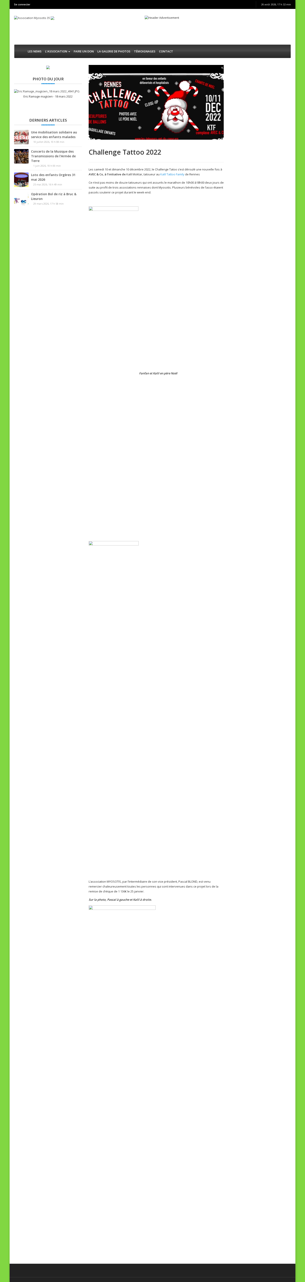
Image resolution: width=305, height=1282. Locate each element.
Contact (166, 51)
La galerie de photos (113, 51)
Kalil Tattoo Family (172, 174)
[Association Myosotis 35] (32, 18)
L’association (56, 51)
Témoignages (144, 51)
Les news (35, 51)
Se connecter (22, 4)
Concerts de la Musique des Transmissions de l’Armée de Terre (53, 156)
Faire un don (84, 51)
